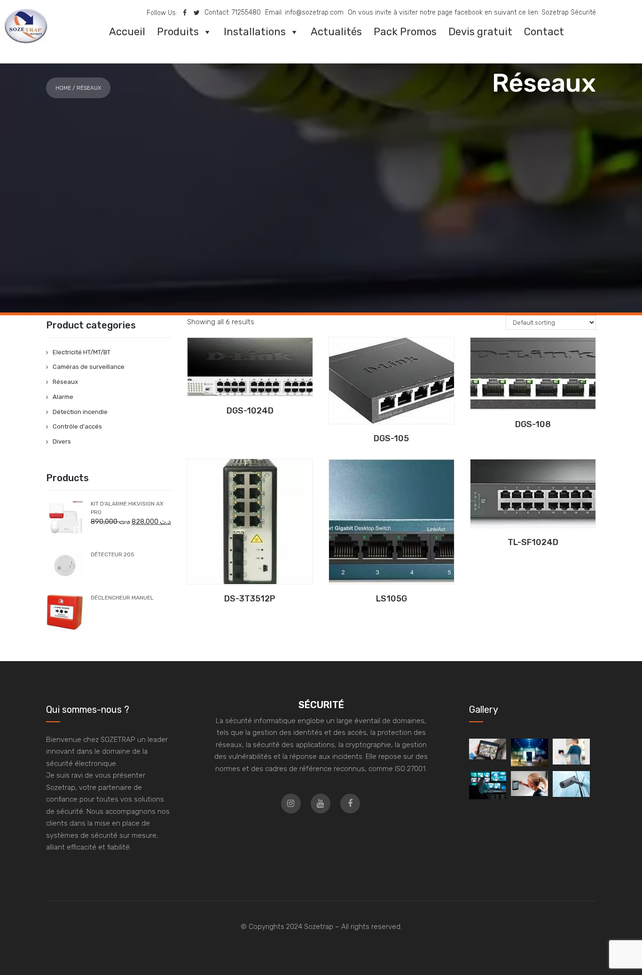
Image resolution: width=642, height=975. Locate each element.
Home (63, 88)
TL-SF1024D (533, 542)
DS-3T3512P (249, 598)
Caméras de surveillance (89, 366)
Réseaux (65, 381)
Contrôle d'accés (77, 426)
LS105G (391, 598)
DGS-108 (533, 424)
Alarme (63, 396)
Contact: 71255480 (232, 12)
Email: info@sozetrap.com (304, 12)
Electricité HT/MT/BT (81, 352)
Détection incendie (80, 411)
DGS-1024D (250, 411)
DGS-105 (391, 438)
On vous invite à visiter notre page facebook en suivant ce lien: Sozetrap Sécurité (472, 12)
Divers (62, 441)
